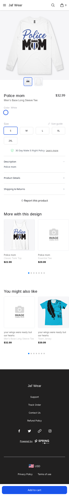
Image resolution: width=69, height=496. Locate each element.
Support (34, 396)
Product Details (12, 177)
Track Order (34, 404)
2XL (10, 140)
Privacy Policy (25, 474)
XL (58, 130)
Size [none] (6, 124)
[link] (19, 235)
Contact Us (34, 412)
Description (10, 161)
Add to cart (34, 490)
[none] (55, 123)
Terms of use (44, 474)
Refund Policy (34, 420)
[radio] (10, 130)
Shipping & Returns (14, 189)
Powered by (26, 441)
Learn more (52, 150)
